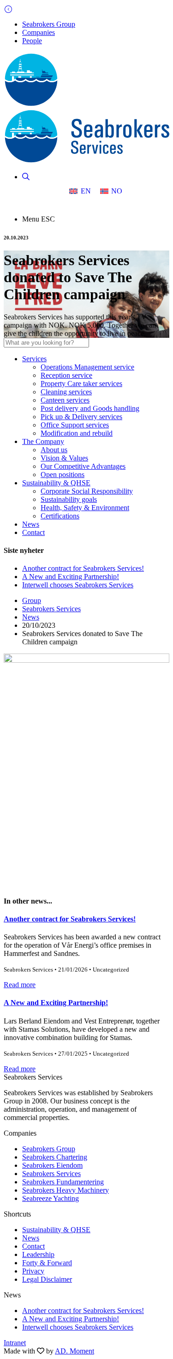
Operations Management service (87, 367)
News (30, 524)
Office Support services (75, 425)
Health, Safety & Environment (85, 508)
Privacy (33, 1271)
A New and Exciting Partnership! (70, 576)
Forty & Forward (47, 1263)
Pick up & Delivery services (81, 417)
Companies (38, 32)
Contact (33, 532)
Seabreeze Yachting (50, 1198)
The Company (43, 441)
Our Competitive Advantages (83, 466)
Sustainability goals (69, 499)
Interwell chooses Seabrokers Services (77, 585)
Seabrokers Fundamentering (63, 1182)
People (32, 41)
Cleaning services (66, 392)
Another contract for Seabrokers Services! (83, 568)
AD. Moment (74, 1351)
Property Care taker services (81, 383)
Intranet (15, 1343)
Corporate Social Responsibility (87, 491)
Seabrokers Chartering (54, 1157)
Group (31, 600)
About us (54, 450)
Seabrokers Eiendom (52, 1165)
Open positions (62, 474)
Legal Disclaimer (47, 1279)
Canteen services (65, 400)
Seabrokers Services (51, 609)
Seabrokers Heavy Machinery (65, 1190)
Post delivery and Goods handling (90, 408)
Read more (20, 985)
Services (34, 359)
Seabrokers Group (48, 24)
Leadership (38, 1254)
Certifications (60, 516)
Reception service (66, 375)
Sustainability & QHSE (56, 483)
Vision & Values (64, 458)
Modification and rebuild (77, 433)
